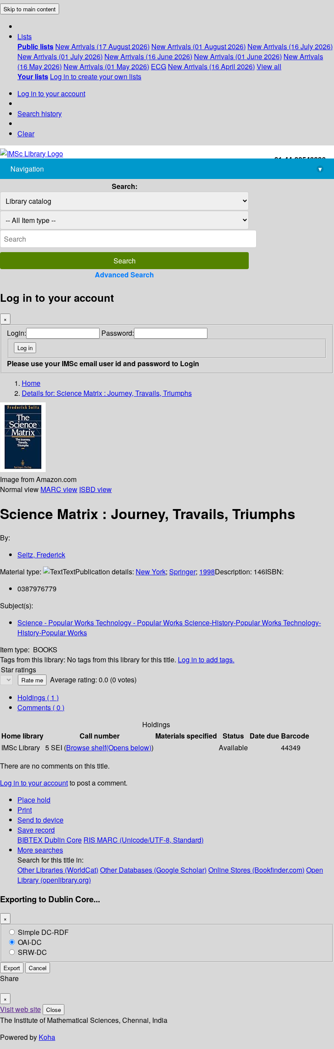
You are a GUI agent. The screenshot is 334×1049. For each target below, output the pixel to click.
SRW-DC (32, 952)
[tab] (40, 707)
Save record (36, 830)
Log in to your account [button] (34, 783)
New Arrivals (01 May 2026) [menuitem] (106, 66)
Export (11, 968)
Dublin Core (63, 840)
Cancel (38, 968)
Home (31, 383)
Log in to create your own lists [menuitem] (95, 76)
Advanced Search (124, 275)
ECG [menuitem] (158, 66)
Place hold (33, 800)
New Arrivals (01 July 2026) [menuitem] (60, 56)
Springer (182, 572)
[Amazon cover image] (23, 469)
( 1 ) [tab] (38, 697)
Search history (39, 113)
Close (53, 1009)
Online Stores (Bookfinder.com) (256, 870)
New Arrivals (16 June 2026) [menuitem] (148, 56)
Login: (16, 333)
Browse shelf (108, 747)
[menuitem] (35, 46)
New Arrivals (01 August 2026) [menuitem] (198, 46)
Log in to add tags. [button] (206, 659)
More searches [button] (40, 850)
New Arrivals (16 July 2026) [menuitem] (290, 46)
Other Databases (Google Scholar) (153, 870)
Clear (25, 133)
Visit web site (20, 1009)
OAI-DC (30, 942)
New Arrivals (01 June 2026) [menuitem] (238, 56)
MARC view (58, 489)
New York (151, 572)
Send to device (40, 820)
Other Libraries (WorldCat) (57, 870)
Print (24, 810)
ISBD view (95, 489)
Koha (47, 1037)
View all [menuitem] (269, 66)
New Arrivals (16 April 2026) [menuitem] (211, 66)
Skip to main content (29, 9)
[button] (24, 36)
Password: (117, 333)
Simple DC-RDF (43, 932)
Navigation (166, 169)
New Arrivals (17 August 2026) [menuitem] (102, 46)
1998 (207, 572)
